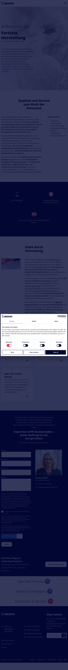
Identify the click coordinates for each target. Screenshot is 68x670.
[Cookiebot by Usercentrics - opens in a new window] (59, 316)
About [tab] (56, 321)
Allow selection (34, 352)
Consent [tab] (11, 321)
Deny (12, 352)
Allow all (55, 352)
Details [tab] (34, 321)
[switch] (25, 345)
